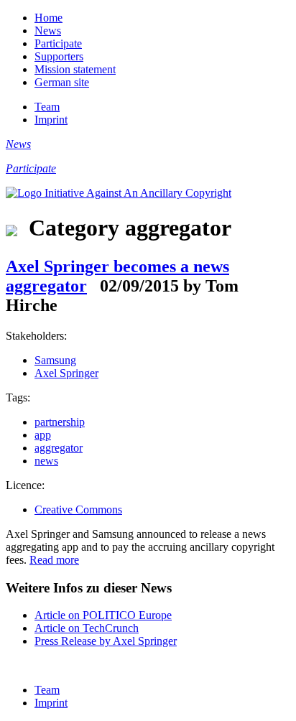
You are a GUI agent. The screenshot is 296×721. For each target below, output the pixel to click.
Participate (58, 43)
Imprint (51, 119)
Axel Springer (66, 373)
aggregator (58, 448)
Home (48, 17)
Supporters (58, 56)
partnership (59, 422)
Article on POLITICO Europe (103, 615)
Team (47, 107)
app (42, 435)
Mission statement (75, 69)
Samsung (55, 360)
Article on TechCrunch (86, 628)
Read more (54, 560)
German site (61, 82)
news (46, 461)
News (47, 30)
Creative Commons (78, 509)
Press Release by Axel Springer (105, 641)
